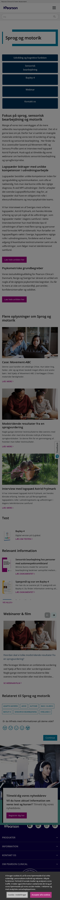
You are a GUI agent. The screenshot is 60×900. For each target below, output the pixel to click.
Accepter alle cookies (41, 894)
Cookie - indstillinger (17, 894)
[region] (30, 886)
